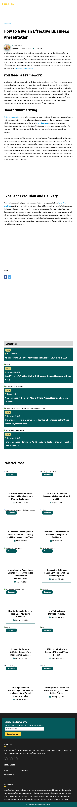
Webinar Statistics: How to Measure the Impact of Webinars (56, 534)
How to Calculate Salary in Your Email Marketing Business (20, 614)
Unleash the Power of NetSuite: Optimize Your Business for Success (20, 652)
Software (11, 474)
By (17, 46)
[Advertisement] (38, 13)
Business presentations (12, 117)
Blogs (8, 350)
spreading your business (24, 68)
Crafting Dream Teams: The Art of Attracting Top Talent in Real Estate (56, 690)
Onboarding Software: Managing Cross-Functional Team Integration (56, 573)
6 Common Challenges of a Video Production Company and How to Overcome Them (20, 534)
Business (7, 24)
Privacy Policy (9, 775)
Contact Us (24, 770)
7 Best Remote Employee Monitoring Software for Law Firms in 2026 (36, 358)
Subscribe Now (12, 734)
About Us (7, 770)
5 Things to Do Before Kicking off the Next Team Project (56, 652)
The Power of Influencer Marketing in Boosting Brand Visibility (56, 496)
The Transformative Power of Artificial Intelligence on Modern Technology (20, 496)
